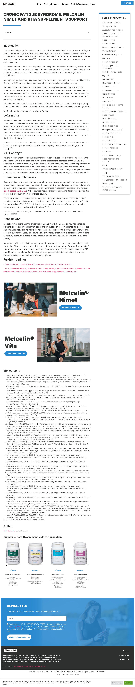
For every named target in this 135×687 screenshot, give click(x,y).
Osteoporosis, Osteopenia (113, 129)
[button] (127, 3)
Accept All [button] (128, 683)
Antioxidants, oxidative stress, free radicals (47, 580)
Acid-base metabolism (111, 22)
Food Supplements (50, 4)
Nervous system (109, 122)
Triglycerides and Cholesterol (114, 180)
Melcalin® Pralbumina (24, 574)
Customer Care (123, 659)
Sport (104, 165)
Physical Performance (111, 133)
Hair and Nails (108, 79)
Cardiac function (47, 582)
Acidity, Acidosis (109, 26)
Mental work (107, 97)
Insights (65, 4)
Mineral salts (24, 579)
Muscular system (109, 118)
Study (104, 172)
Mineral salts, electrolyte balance (24, 581)
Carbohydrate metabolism (113, 47)
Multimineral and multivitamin (114, 111)
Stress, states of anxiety (112, 169)
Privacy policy (124, 655)
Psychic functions (109, 140)
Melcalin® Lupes (47, 574)
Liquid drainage (24, 578)
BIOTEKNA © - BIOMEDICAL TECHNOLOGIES (29, 666)
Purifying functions (110, 148)
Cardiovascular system (47, 583)
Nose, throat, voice (110, 126)
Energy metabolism (69, 582)
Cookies (126, 651)
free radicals (47, 586)
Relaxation (106, 151)
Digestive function (46, 585)
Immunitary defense (110, 90)
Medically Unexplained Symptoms (83, 4)
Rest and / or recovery (111, 155)
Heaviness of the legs (111, 83)
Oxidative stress (47, 587)
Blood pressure (108, 40)
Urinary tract (107, 183)
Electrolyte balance (24, 577)
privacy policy (15, 626)
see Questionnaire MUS (15, 191)
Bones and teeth (109, 43)
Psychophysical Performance (114, 144)
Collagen (106, 58)
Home (39, 4)
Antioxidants (47, 578)
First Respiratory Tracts (112, 72)
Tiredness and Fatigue (111, 176)
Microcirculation (109, 101)
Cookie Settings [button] (117, 683)
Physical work (108, 137)
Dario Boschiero (9, 531)
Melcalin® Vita (92, 574)
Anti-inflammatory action (47, 577)
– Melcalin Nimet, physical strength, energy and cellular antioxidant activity (37, 264)
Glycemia (106, 75)
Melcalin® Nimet (69, 574)
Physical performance (70, 587)
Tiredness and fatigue (25, 583)
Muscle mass (24, 582)
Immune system (69, 585)
